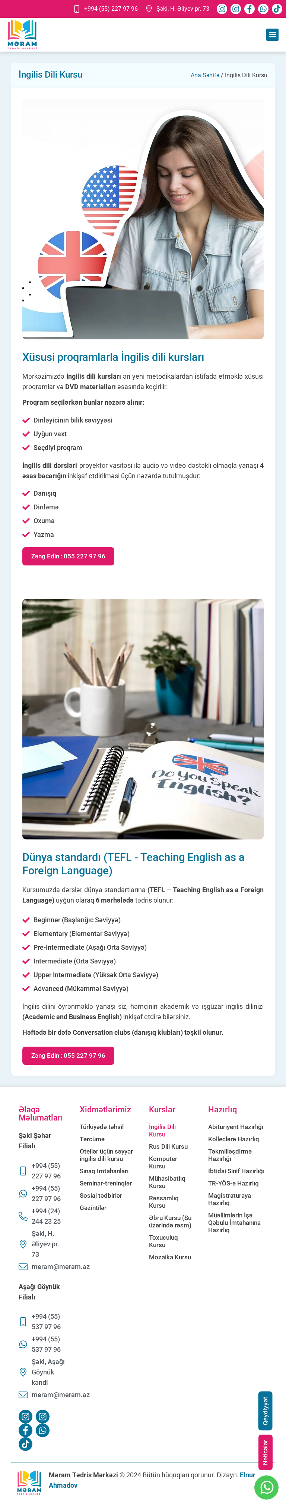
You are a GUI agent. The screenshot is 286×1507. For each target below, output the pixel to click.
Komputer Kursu (163, 1162)
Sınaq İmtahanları (104, 1171)
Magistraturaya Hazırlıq (229, 1199)
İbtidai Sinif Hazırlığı (236, 1171)
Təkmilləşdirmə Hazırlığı (230, 1155)
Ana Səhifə (205, 75)
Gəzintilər (93, 1207)
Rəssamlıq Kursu (164, 1201)
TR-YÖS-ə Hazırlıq (233, 1183)
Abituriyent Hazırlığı (235, 1127)
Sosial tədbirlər (101, 1195)
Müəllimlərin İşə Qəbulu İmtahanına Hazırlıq (234, 1222)
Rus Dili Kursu (168, 1146)
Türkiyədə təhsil (102, 1127)
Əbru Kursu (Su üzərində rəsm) (170, 1221)
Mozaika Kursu (170, 1257)
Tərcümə (92, 1139)
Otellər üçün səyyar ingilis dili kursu (106, 1155)
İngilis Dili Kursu (162, 1130)
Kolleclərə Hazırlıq (233, 1139)
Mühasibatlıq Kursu (167, 1182)
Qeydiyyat (265, 1411)
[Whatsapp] (263, 9)
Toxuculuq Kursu (163, 1241)
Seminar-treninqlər (106, 1183)
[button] (272, 35)
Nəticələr (265, 1452)
